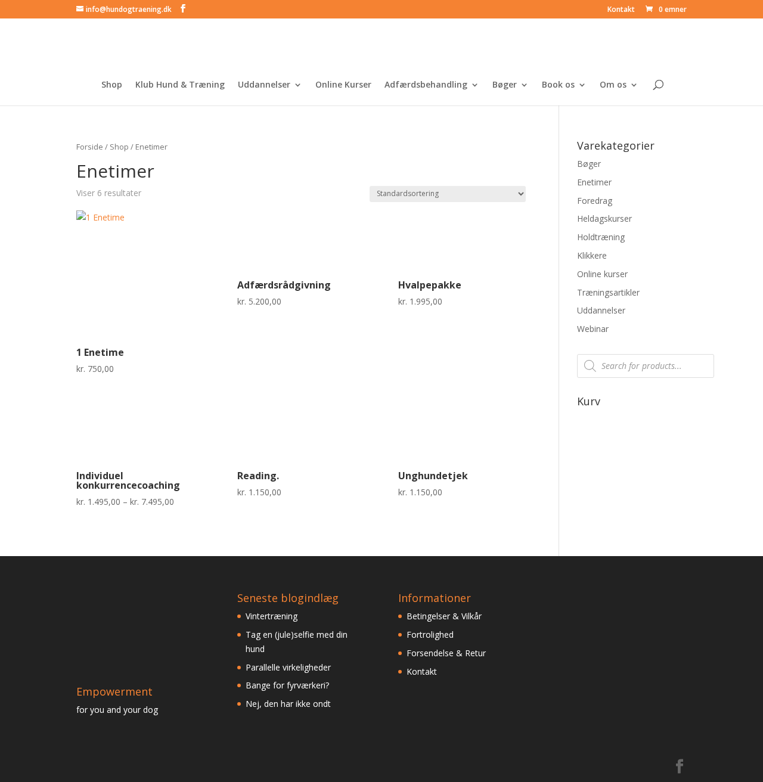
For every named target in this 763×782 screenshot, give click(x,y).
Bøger (504, 85)
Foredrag (594, 200)
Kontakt (621, 10)
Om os (613, 85)
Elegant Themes (158, 766)
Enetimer (594, 182)
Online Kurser (343, 85)
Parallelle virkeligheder (288, 667)
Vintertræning (271, 616)
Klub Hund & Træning (180, 85)
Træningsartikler (608, 292)
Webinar (593, 328)
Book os (558, 85)
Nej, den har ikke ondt (288, 703)
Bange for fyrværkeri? (287, 685)
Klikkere (592, 255)
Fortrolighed (430, 634)
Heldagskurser (604, 218)
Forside (89, 146)
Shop (111, 85)
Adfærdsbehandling (425, 85)
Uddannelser (264, 85)
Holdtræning (601, 237)
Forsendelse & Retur (446, 653)
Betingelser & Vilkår (444, 616)
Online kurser (602, 274)
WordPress (266, 766)
